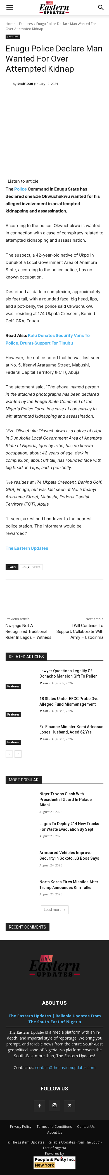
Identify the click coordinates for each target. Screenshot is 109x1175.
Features (26, 23)
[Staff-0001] (9, 84)
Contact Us (85, 1126)
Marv (43, 683)
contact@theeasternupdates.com (65, 1067)
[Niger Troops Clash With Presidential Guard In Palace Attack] (20, 801)
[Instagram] (54, 1105)
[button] (9, 7)
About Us (54, 1132)
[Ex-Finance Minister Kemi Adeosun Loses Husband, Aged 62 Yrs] (20, 734)
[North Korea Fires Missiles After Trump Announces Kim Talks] (20, 889)
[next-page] (18, 754)
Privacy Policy (20, 1126)
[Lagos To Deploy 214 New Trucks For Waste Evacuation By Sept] (20, 831)
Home (10, 23)
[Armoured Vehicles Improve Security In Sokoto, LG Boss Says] (20, 860)
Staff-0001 (25, 83)
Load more (52, 909)
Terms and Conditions (54, 1126)
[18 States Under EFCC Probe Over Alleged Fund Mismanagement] (20, 706)
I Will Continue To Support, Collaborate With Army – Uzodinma (79, 631)
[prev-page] (9, 754)
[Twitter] (69, 1105)
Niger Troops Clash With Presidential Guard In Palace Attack (65, 799)
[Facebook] (39, 1105)
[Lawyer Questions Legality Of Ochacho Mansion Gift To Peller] (20, 678)
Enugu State (31, 567)
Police (20, 189)
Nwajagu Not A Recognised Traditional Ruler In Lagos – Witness (28, 631)
